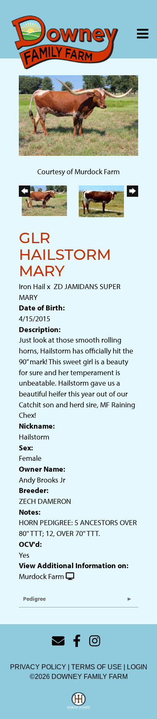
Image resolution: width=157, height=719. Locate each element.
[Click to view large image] (78, 114)
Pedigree (34, 598)
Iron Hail (32, 286)
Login (137, 667)
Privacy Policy (38, 667)
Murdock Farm (41, 576)
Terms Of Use (96, 667)
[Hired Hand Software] (78, 701)
